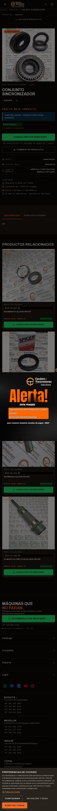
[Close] (54, 373)
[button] (28, 406)
